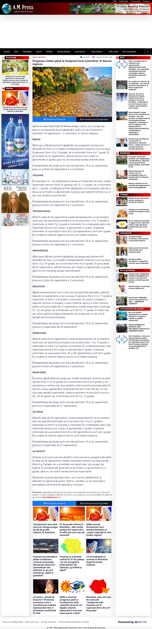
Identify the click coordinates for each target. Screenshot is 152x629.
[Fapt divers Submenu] (104, 51)
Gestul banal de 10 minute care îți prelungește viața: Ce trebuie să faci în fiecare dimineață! (139, 175)
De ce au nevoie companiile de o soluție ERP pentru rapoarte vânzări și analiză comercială (138, 316)
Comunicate (135, 1)
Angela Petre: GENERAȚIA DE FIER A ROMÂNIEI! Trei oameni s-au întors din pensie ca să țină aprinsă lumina (139, 278)
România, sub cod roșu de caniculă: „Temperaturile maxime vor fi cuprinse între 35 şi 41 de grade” (98, 604)
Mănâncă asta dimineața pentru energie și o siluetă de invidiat (139, 200)
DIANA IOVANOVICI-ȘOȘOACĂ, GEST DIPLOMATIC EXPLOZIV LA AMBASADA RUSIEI (139, 328)
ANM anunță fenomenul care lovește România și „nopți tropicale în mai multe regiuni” (98, 529)
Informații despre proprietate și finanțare (73, 622)
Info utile (113, 51)
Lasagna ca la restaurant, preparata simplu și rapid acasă (139, 211)
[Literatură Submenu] (87, 51)
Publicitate (123, 1)
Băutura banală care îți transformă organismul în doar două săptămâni (139, 185)
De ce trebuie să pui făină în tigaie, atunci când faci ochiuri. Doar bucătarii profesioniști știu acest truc (139, 225)
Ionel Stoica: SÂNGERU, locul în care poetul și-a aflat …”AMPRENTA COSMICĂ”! (138, 301)
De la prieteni (129, 51)
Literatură (80, 51)
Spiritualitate (63, 51)
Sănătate (27, 51)
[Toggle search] (148, 52)
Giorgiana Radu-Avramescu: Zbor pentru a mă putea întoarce (139, 239)
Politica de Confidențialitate (13, 622)
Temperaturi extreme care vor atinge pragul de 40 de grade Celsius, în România (15, 109)
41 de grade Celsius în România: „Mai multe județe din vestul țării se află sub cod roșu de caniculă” (72, 529)
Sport (39, 51)
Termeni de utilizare (48, 622)
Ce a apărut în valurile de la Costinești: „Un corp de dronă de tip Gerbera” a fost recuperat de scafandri (139, 85)
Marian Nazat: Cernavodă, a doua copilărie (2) (139, 287)
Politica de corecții (32, 622)
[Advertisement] (76, 31)
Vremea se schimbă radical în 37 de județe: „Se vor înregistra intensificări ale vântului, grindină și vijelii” (72, 563)
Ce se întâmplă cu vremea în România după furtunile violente (97, 560)
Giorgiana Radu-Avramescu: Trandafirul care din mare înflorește (138, 261)
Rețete (49, 51)
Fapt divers (96, 51)
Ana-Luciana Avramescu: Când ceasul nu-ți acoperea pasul (139, 250)
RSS (115, 1)
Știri (16, 51)
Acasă (7, 51)
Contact (146, 1)
